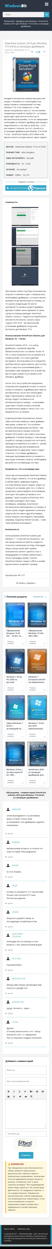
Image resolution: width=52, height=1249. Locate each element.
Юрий (15, 865)
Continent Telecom (17, 935)
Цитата (10, 834)
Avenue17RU (18, 1002)
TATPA (15, 1022)
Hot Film (16, 958)
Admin (15, 912)
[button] (8, 1091)
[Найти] (46, 14)
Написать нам (24, 1229)
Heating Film (18, 978)
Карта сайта (9, 1229)
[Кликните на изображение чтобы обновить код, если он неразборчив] (26, 1144)
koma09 (16, 842)
